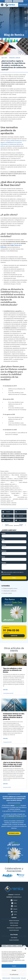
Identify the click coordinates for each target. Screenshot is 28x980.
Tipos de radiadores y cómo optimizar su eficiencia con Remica (12, 670)
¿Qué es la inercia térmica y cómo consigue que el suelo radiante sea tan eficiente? (12, 764)
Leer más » (5, 689)
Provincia (4, 551)
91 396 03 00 (11, 630)
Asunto (3, 557)
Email (3, 539)
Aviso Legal (23, 978)
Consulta (4, 562)
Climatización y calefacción (14, 57)
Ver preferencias (14, 974)
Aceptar (14, 966)
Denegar (14, 970)
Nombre (4, 533)
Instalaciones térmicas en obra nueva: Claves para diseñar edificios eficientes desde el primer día (13, 716)
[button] (25, 949)
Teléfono (4, 545)
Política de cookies (6, 978)
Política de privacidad (15, 978)
